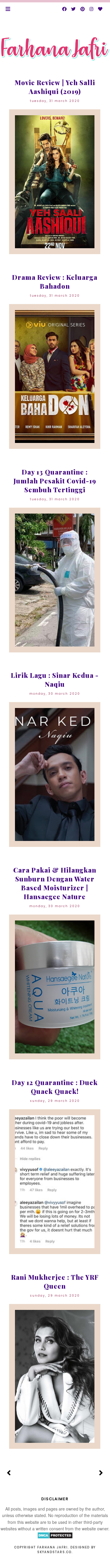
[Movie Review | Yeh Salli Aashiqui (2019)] (54, 181)
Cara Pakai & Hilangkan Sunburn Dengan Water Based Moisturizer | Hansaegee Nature (54, 883)
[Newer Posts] (9, 1473)
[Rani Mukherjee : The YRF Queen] (54, 1376)
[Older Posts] (101, 1473)
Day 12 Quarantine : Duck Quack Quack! (55, 1087)
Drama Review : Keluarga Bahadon (54, 281)
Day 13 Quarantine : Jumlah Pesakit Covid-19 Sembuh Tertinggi (54, 480)
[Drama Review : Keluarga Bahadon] (54, 376)
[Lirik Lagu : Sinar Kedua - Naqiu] (54, 774)
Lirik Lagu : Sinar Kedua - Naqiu (55, 679)
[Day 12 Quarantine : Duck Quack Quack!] (54, 1181)
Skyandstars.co (54, 1552)
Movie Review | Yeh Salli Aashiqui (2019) (55, 87)
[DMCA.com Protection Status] (55, 1537)
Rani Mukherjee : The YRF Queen (55, 1281)
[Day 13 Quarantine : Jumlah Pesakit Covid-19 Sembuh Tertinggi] (54, 580)
